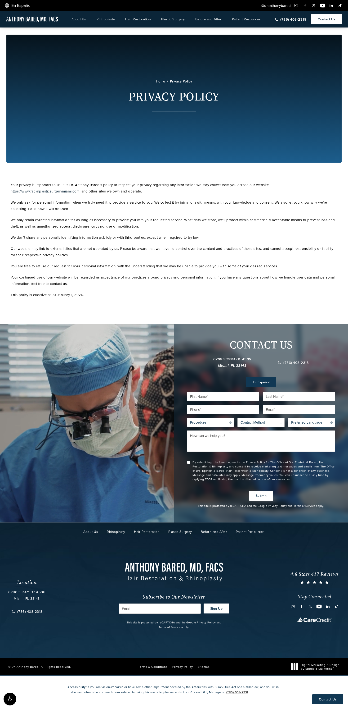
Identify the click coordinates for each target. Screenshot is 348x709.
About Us (78, 19)
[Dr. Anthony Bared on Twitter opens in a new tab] (314, 5)
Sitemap (204, 667)
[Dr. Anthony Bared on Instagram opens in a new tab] (296, 5)
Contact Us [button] (328, 699)
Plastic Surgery (173, 19)
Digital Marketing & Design (320, 666)
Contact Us (326, 19)
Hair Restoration (138, 19)
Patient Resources (246, 19)
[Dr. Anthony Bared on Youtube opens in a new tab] (322, 5)
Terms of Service (304, 506)
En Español (261, 382)
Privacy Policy (181, 81)
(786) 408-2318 (296, 363)
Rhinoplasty (106, 19)
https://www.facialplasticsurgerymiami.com (45, 191)
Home (160, 81)
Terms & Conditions (153, 667)
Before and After (208, 19)
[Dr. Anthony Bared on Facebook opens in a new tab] (305, 5)
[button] (10, 699)
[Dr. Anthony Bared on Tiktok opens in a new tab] (340, 5)
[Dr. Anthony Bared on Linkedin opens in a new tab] (331, 5)
